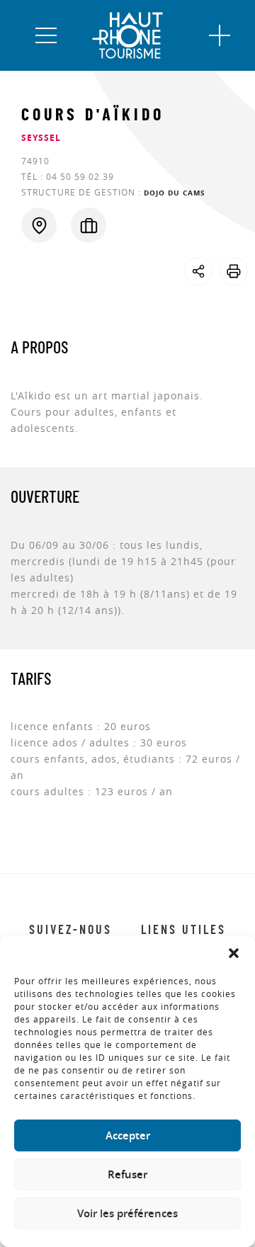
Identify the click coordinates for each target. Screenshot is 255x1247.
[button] (234, 953)
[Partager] (198, 271)
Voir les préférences (127, 1213)
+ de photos (45, 295)
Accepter (128, 1135)
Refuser (127, 1174)
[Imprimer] (234, 271)
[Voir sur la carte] (39, 225)
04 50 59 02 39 (80, 176)
